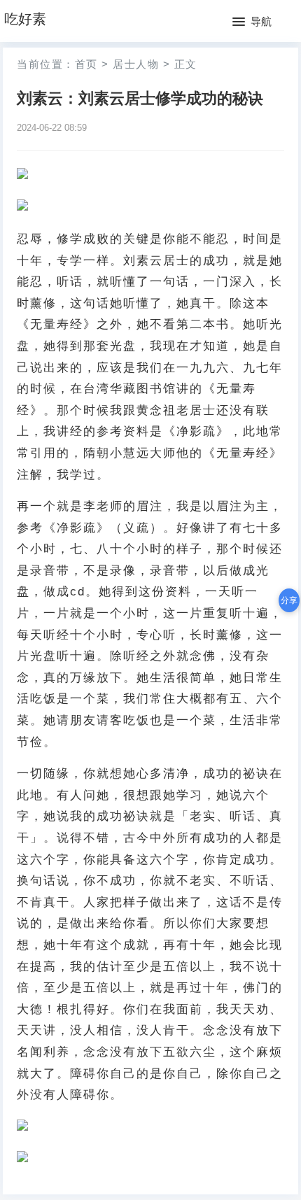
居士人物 (136, 64)
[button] (252, 22)
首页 (86, 64)
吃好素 (25, 19)
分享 (289, 600)
